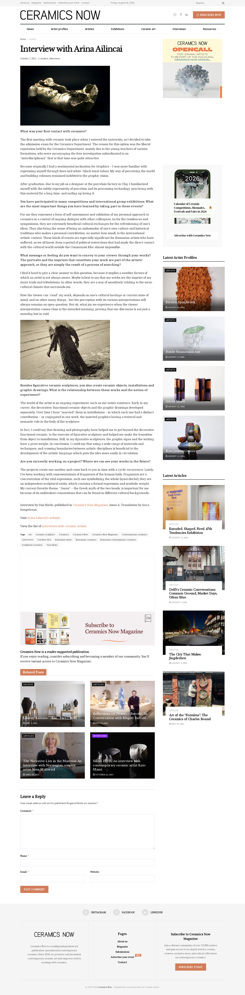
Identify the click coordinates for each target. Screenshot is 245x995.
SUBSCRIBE (99, 526)
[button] (100, 472)
